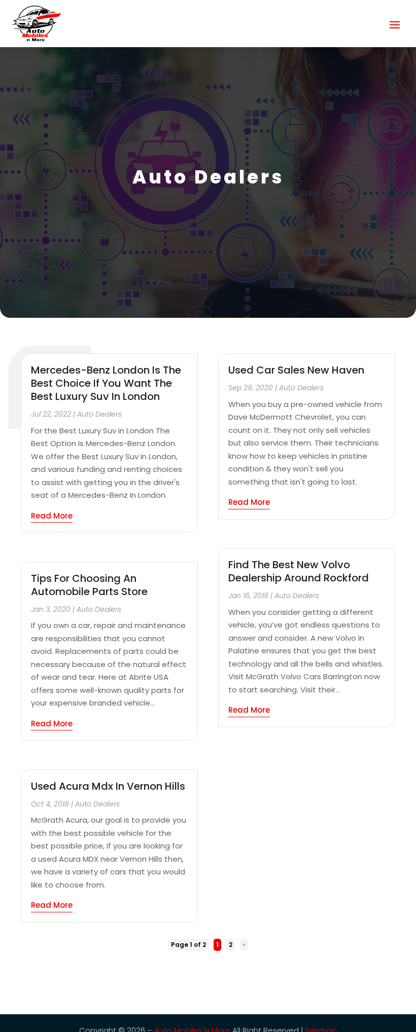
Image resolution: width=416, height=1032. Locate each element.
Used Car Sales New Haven (296, 370)
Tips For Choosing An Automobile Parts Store (89, 585)
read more (52, 515)
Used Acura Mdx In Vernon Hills (108, 786)
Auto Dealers (99, 414)
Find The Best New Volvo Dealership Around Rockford (298, 571)
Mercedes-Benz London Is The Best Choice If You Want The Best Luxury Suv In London (106, 383)
